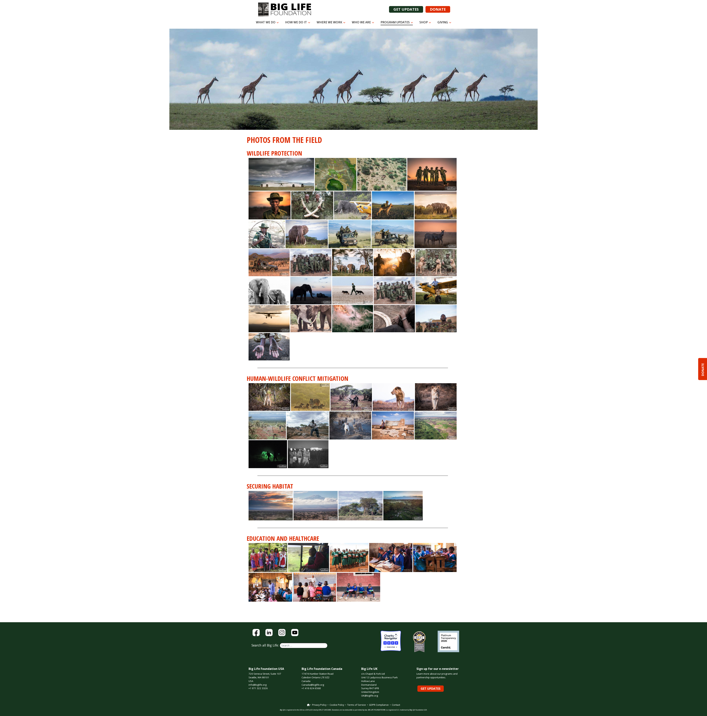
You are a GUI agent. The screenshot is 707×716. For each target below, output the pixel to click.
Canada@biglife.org (313, 684)
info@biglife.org (258, 684)
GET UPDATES (406, 9)
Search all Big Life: (266, 645)
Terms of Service (356, 704)
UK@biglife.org (369, 695)
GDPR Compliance (379, 704)
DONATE (438, 9)
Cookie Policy (337, 704)
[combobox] (304, 645)
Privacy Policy (319, 704)
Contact (396, 704)
